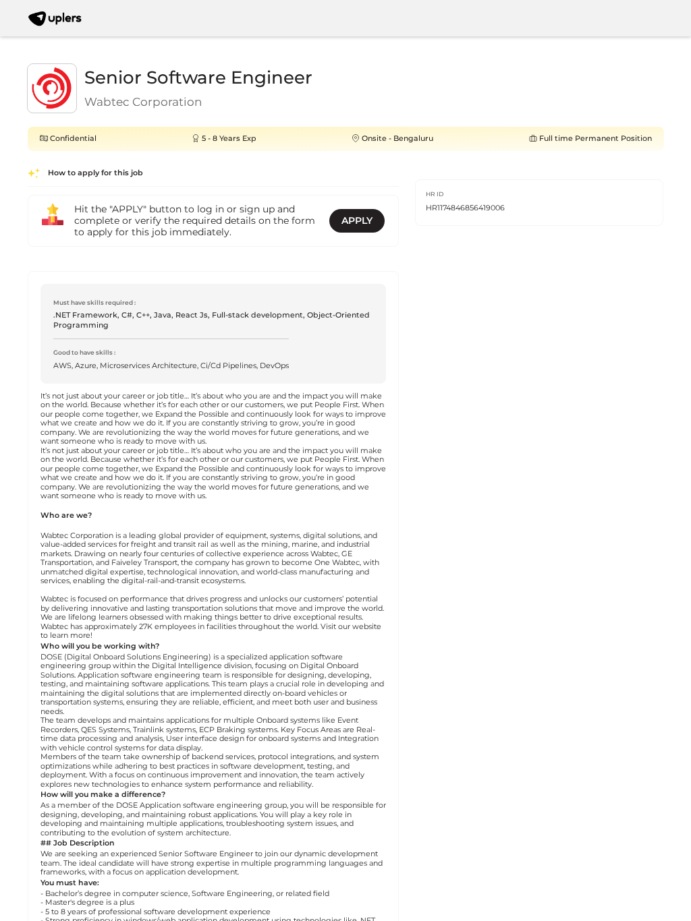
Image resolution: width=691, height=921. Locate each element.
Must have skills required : (94, 302)
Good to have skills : (84, 352)
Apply (356, 220)
